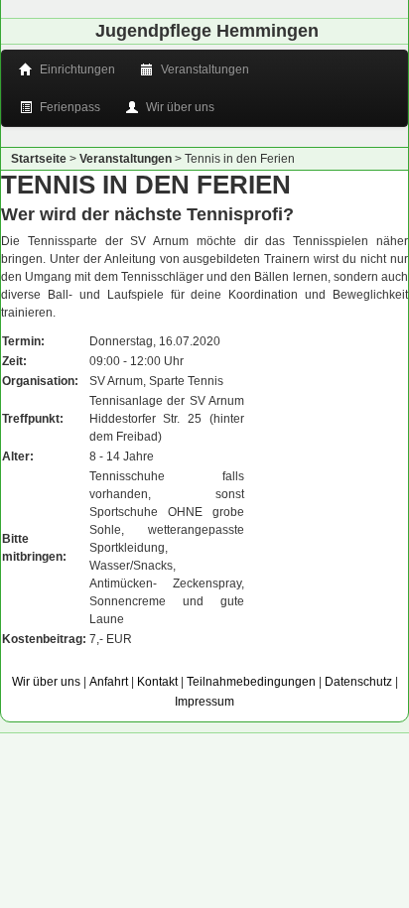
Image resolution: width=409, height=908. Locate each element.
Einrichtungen (76, 69)
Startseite (39, 159)
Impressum (204, 702)
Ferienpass (68, 107)
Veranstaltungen (203, 69)
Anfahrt (108, 682)
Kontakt (157, 682)
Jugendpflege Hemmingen (207, 31)
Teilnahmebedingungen (251, 682)
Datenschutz (358, 682)
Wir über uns (178, 107)
